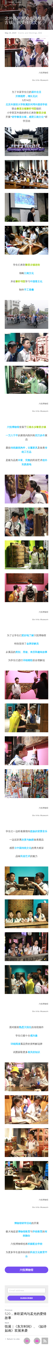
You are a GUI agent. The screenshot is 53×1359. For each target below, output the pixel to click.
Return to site (14, 2)
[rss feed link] (45, 1341)
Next (7, 1323)
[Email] (37, 1341)
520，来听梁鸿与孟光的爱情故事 (25, 1316)
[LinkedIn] (27, 1341)
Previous (8, 1310)
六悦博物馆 (26, 1269)
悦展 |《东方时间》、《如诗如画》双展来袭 (25, 1328)
